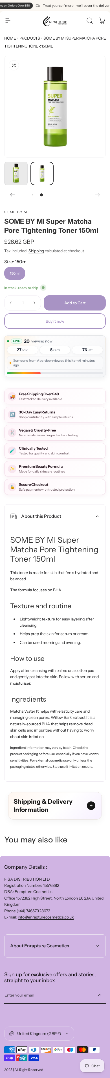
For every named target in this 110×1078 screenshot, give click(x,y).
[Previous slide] (12, 194)
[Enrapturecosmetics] (55, 20)
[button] (8, 20)
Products (29, 38)
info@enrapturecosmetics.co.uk (46, 917)
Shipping (36, 250)
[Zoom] (14, 65)
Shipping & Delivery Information (43, 806)
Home (10, 38)
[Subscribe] (99, 995)
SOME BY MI (16, 212)
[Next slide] (97, 194)
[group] (55, 106)
